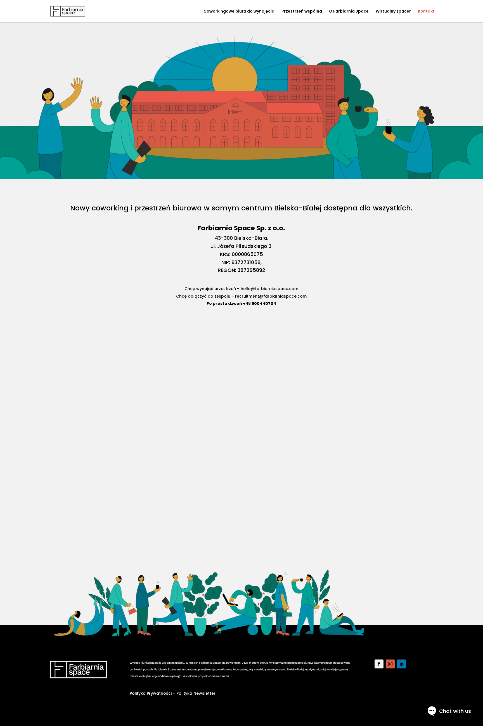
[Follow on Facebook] (379, 663)
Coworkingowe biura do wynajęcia (238, 11)
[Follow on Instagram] (390, 663)
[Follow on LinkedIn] (401, 663)
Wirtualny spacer (393, 11)
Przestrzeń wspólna (301, 11)
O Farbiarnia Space (349, 11)
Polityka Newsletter (196, 693)
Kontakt (426, 11)
